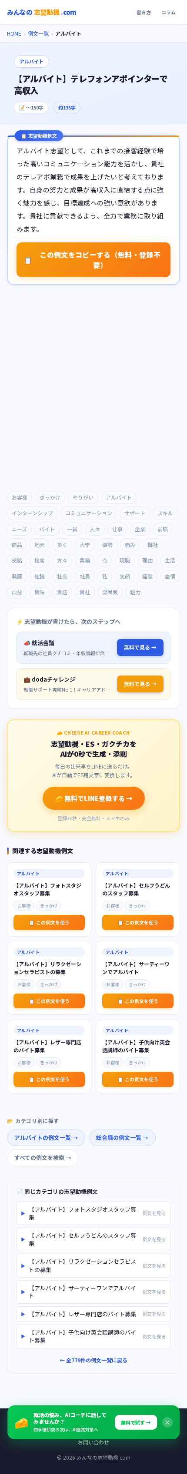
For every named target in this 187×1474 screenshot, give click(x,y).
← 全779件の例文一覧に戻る (93, 1360)
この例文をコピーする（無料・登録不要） (91, 259)
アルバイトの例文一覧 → (46, 1137)
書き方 (144, 12)
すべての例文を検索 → (42, 1157)
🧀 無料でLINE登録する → (94, 798)
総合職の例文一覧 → (122, 1137)
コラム (168, 12)
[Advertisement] (93, 388)
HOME (14, 33)
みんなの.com (42, 12)
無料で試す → (136, 1422)
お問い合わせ (93, 1442)
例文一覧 (38, 33)
